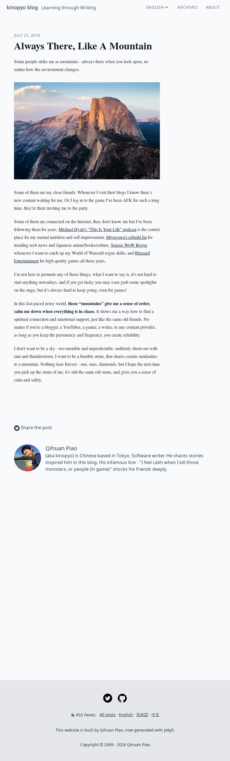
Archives (188, 7)
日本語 (142, 714)
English (155, 7)
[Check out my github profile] (122, 697)
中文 (155, 714)
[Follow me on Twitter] (108, 697)
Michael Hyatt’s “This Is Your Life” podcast (97, 229)
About (213, 7)
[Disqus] (115, 556)
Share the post (36, 427)
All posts (108, 714)
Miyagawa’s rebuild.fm (126, 237)
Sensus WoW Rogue (129, 245)
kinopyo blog (23, 7)
